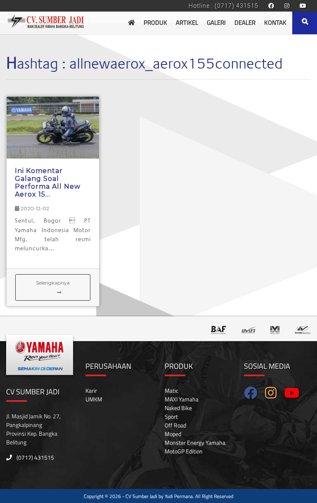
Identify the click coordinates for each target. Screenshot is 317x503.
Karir (91, 390)
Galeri (216, 22)
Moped (173, 433)
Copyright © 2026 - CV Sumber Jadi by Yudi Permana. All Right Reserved (158, 496)
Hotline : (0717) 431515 (223, 5)
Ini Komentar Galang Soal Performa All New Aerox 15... (47, 183)
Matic (171, 390)
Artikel (187, 22)
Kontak (275, 22)
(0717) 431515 (34, 457)
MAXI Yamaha (182, 399)
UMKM (93, 399)
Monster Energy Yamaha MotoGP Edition (195, 447)
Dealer (244, 22)
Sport (171, 416)
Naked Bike (178, 407)
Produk (155, 22)
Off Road (175, 425)
